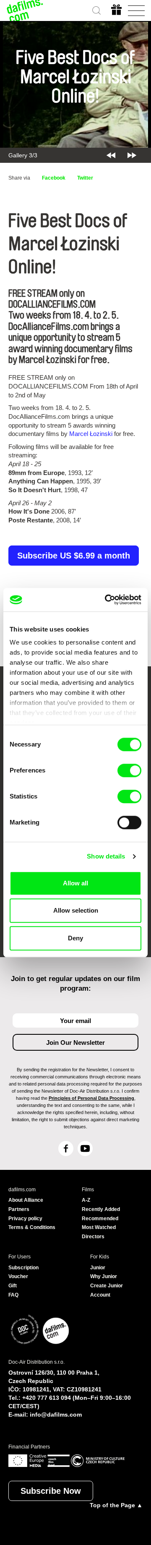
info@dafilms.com (56, 1414)
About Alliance (25, 1200)
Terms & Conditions (31, 1227)
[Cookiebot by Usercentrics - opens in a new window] (106, 599)
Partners (18, 1209)
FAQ (13, 1295)
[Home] (25, 10)
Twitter (85, 178)
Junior (97, 1268)
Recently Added (101, 1209)
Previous (110, 155)
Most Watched (99, 1227)
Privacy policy (25, 1218)
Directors (93, 1237)
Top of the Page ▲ (116, 1505)
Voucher (18, 1276)
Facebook (53, 178)
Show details (106, 856)
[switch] (129, 770)
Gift (12, 1286)
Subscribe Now (51, 1490)
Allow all (75, 883)
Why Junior (103, 1276)
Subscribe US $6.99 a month (73, 555)
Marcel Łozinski (90, 433)
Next (131, 155)
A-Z (86, 1200)
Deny (75, 938)
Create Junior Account (106, 1290)
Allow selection (75, 910)
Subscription (23, 1268)
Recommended (100, 1218)
